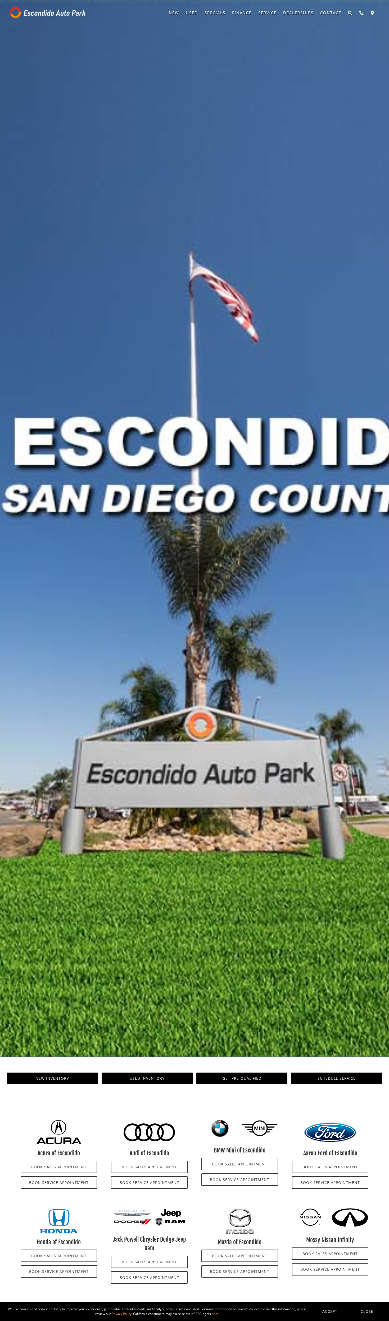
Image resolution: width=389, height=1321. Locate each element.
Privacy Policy (122, 1313)
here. (215, 1313)
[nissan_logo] (310, 1210)
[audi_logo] (149, 1121)
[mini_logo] (259, 1121)
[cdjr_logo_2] (149, 1210)
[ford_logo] (330, 1121)
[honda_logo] (58, 1210)
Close (367, 1311)
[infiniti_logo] (350, 1210)
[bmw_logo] (219, 1121)
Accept (329, 1311)
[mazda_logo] (239, 1210)
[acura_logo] (58, 1121)
